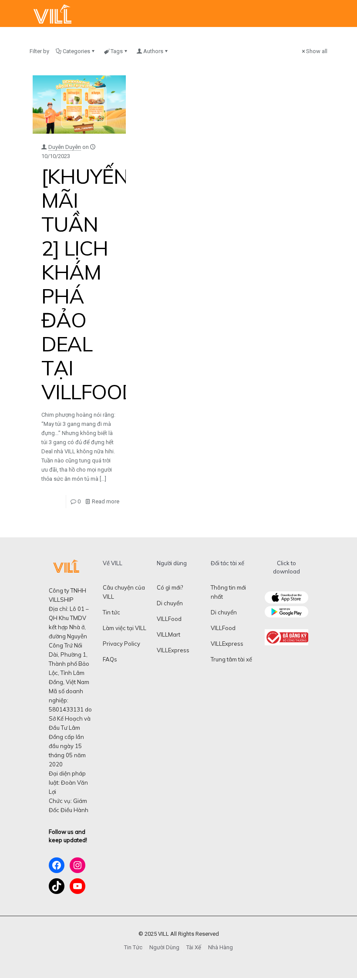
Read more (105, 501)
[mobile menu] (343, 13)
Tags (117, 51)
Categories (76, 51)
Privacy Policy (121, 643)
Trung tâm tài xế (231, 659)
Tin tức (111, 612)
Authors (153, 51)
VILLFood (169, 618)
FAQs (110, 659)
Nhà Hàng (220, 947)
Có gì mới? (170, 587)
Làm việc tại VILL (124, 627)
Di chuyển (170, 603)
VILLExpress (173, 650)
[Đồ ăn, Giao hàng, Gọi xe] (52, 13)
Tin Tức (133, 947)
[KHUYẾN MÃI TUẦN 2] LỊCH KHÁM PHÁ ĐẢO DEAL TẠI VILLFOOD (89, 284)
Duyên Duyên (64, 147)
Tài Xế (193, 947)
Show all (316, 51)
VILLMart (168, 634)
